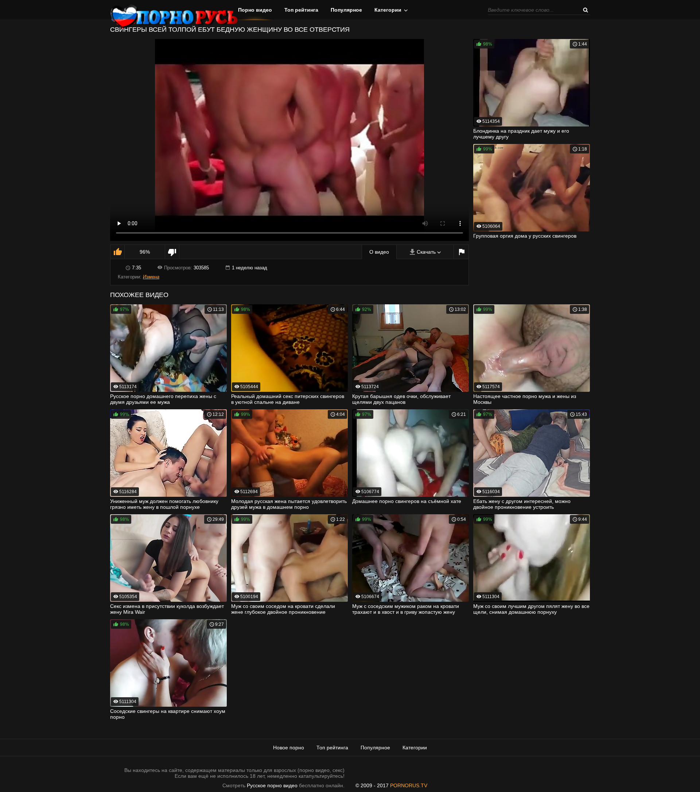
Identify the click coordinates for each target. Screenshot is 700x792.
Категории (387, 10)
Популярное (346, 10)
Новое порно (288, 747)
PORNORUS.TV (408, 785)
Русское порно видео (272, 785)
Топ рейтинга (301, 10)
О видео (379, 252)
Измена (151, 277)
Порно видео (255, 10)
